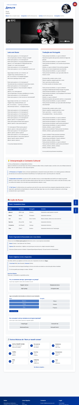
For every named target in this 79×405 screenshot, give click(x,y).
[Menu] (75, 4)
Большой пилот (55, 327)
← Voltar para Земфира (11, 4)
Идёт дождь (24, 288)
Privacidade (61, 403)
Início (23, 403)
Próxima (75, 210)
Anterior (75, 202)
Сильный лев (54, 323)
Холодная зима (55, 288)
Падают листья (24, 285)
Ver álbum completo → (39, 367)
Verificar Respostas (13, 311)
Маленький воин (24, 327)
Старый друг (24, 323)
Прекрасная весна (54, 285)
